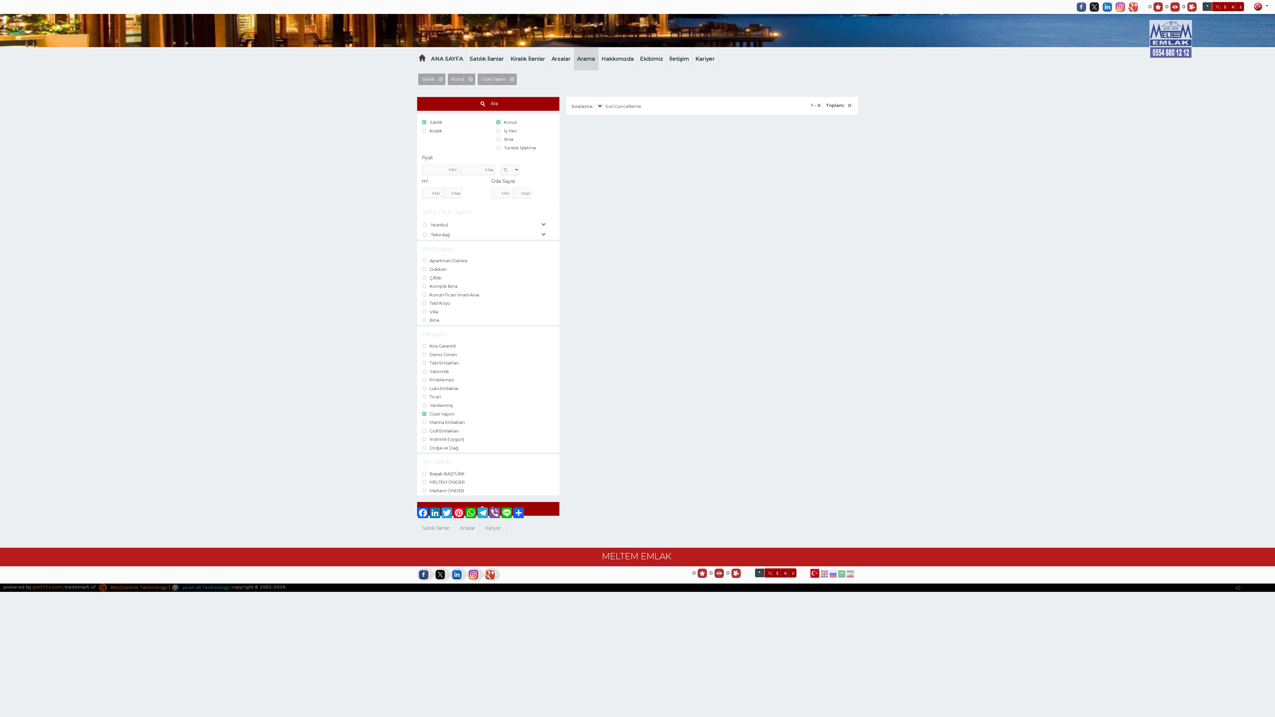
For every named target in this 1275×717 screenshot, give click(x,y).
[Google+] (1135, 7)
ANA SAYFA (447, 58)
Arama (586, 58)
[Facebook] (1083, 7)
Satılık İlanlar (486, 58)
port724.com (47, 587)
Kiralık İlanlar (527, 58)
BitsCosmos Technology (138, 587)
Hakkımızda (617, 58)
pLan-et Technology (205, 587)
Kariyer (705, 58)
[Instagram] (1122, 7)
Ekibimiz (651, 58)
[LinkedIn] (1109, 7)
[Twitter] (1096, 7)
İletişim (679, 58)
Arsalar (561, 58)
